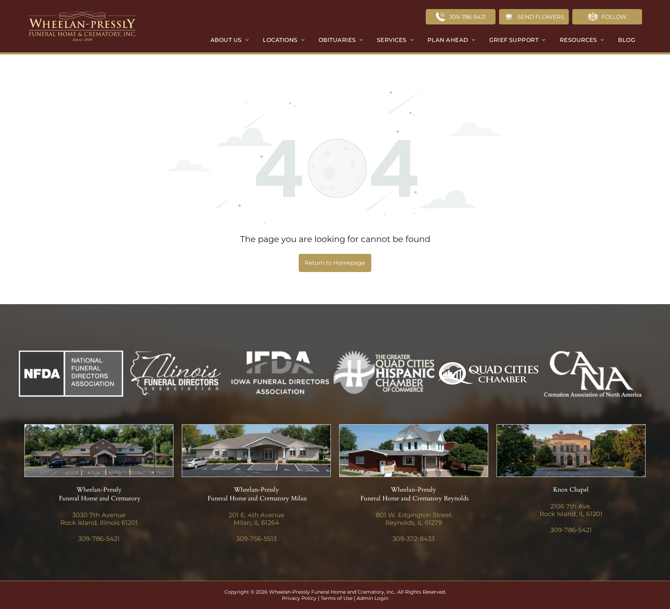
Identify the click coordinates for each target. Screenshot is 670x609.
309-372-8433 (414, 539)
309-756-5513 (256, 539)
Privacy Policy (299, 598)
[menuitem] (229, 40)
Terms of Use (336, 598)
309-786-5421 (99, 539)
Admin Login (372, 598)
